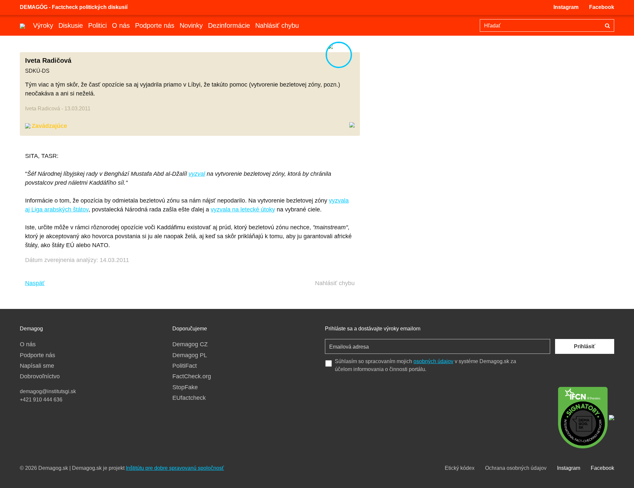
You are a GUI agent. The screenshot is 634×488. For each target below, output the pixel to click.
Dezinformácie (229, 25)
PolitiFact (184, 365)
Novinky (191, 25)
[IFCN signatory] (583, 417)
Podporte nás (154, 25)
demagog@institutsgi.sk (48, 391)
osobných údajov (433, 361)
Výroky (43, 25)
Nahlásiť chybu (277, 25)
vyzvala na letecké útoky (243, 209)
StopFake (185, 387)
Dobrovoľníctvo (40, 376)
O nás (121, 25)
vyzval (197, 173)
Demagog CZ (190, 344)
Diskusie (70, 25)
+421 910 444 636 (41, 399)
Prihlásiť (584, 346)
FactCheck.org (191, 376)
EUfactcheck (189, 397)
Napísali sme (37, 365)
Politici (97, 25)
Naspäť (35, 283)
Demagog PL (189, 355)
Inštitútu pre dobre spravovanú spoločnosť (175, 468)
